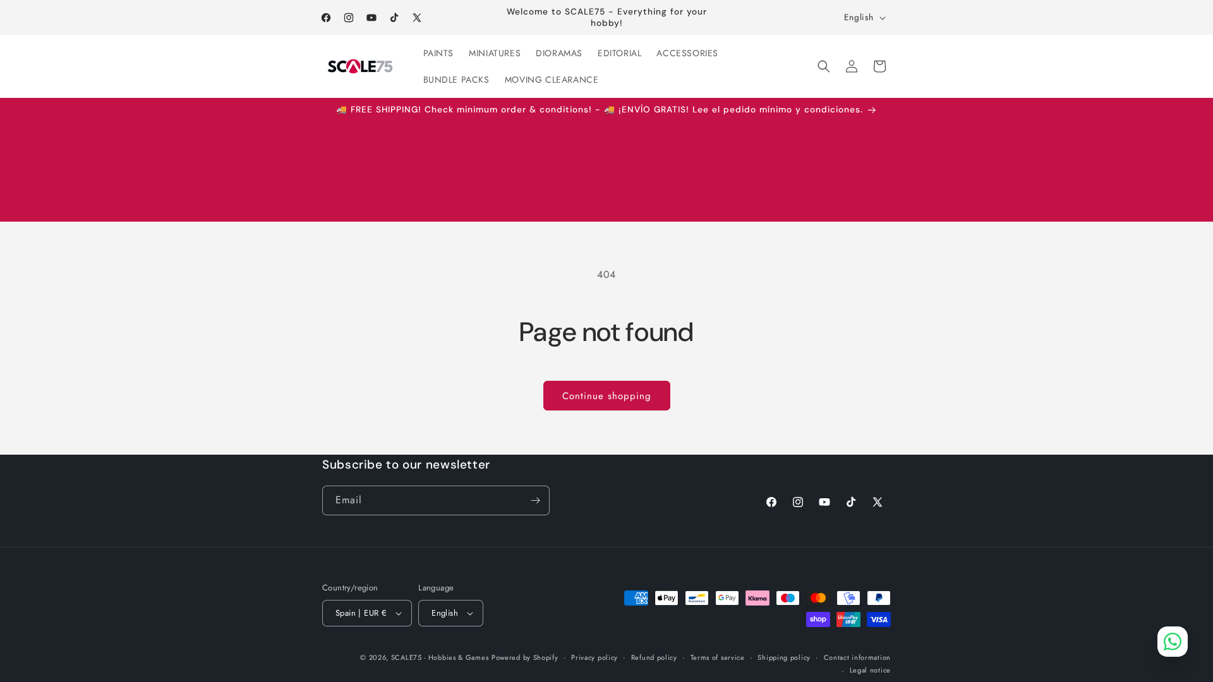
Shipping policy (784, 657)
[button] (824, 66)
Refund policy (654, 657)
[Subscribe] (535, 500)
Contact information (857, 657)
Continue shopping (606, 396)
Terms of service (718, 657)
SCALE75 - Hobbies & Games (440, 657)
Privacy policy (594, 657)
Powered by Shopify (525, 657)
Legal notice (870, 670)
